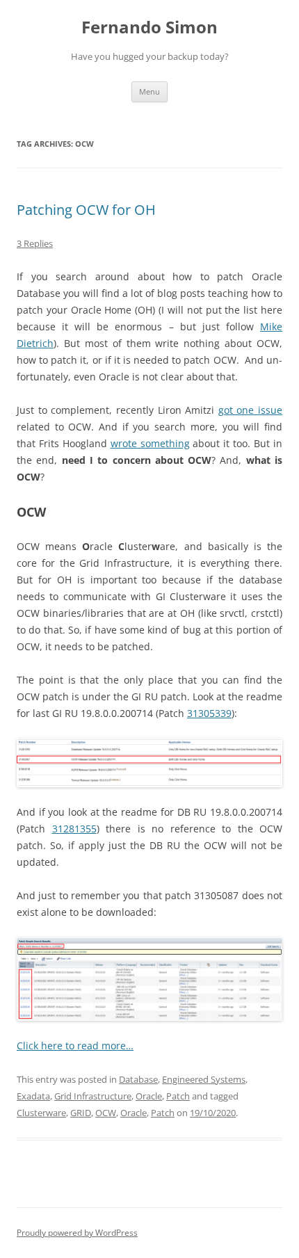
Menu (149, 91)
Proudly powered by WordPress (77, 1233)
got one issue (250, 410)
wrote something (150, 443)
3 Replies (35, 243)
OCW (105, 1112)
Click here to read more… (75, 1045)
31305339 (209, 713)
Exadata (33, 1096)
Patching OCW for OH (86, 209)
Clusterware (41, 1112)
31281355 (74, 828)
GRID (80, 1112)
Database (138, 1079)
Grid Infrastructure (92, 1096)
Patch (178, 1096)
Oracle (149, 1096)
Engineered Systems (203, 1079)
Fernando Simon (149, 27)
